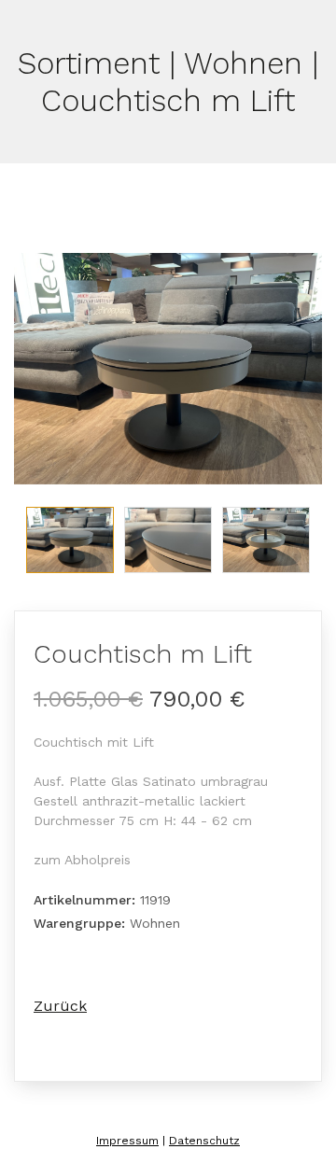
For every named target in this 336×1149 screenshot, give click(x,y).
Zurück (60, 1006)
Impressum (127, 1140)
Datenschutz (204, 1140)
